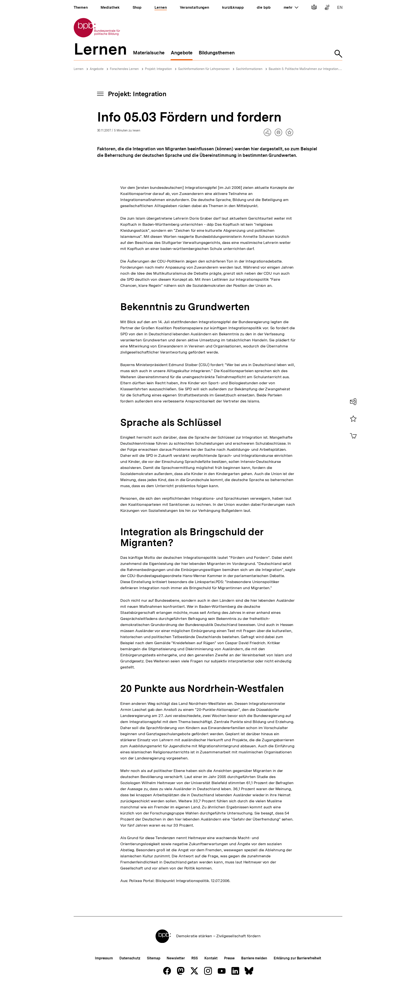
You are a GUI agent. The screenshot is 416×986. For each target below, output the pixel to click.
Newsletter (176, 958)
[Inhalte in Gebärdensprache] (327, 8)
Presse (229, 958)
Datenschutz (129, 958)
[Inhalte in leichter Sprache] (314, 8)
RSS (194, 958)
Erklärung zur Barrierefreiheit (297, 958)
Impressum (104, 958)
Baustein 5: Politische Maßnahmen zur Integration (303, 69)
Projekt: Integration (158, 69)
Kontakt (210, 958)
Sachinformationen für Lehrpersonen (204, 69)
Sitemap (153, 958)
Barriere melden (254, 958)
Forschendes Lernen (124, 69)
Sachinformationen (249, 69)
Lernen (78, 69)
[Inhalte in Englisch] (339, 8)
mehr (291, 7)
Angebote (97, 69)
